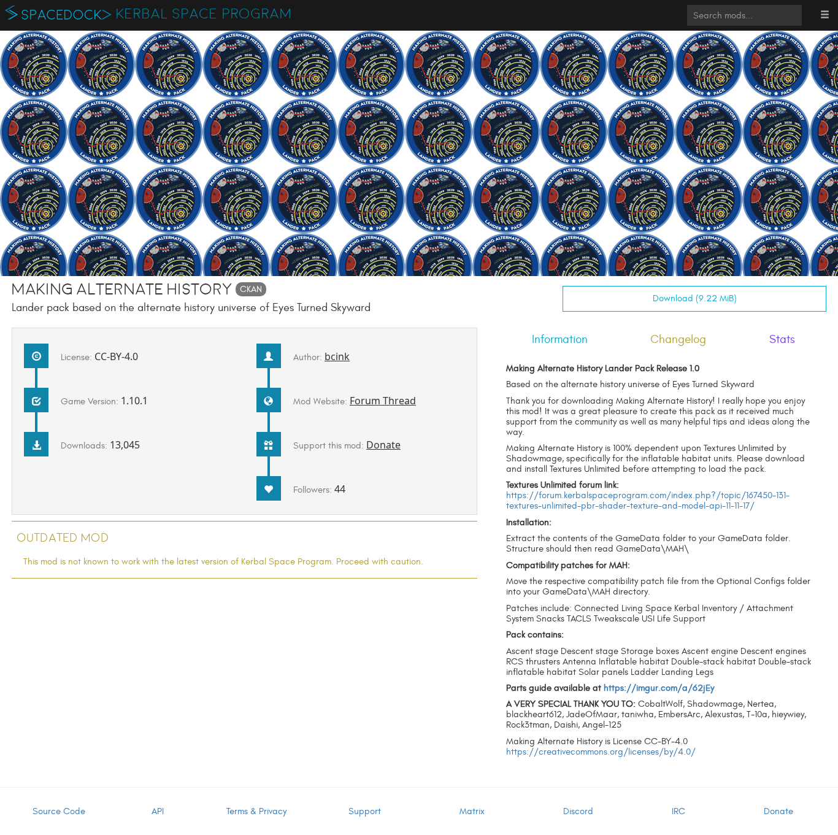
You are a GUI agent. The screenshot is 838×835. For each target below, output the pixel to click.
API (158, 811)
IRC (678, 811)
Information (560, 339)
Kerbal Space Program (204, 14)
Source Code (59, 811)
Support (364, 811)
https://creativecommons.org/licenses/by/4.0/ (601, 752)
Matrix (472, 811)
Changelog (678, 339)
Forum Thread (383, 400)
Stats (782, 339)
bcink (337, 356)
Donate (383, 445)
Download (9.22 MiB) (695, 298)
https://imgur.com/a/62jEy (659, 688)
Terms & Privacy (256, 811)
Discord (578, 811)
